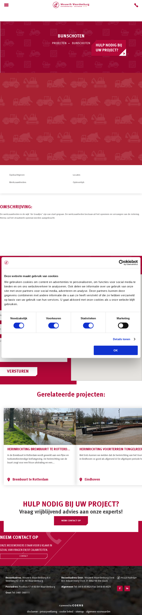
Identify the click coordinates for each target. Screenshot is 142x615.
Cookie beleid (66, 611)
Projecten (59, 43)
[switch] (53, 326)
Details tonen (121, 339)
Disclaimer (32, 611)
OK (116, 350)
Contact (23, 556)
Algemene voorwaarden (98, 611)
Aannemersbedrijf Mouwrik (71, 5)
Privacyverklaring (48, 611)
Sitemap (79, 611)
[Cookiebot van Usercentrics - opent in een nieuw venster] (121, 262)
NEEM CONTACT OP (71, 521)
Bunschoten (81, 43)
